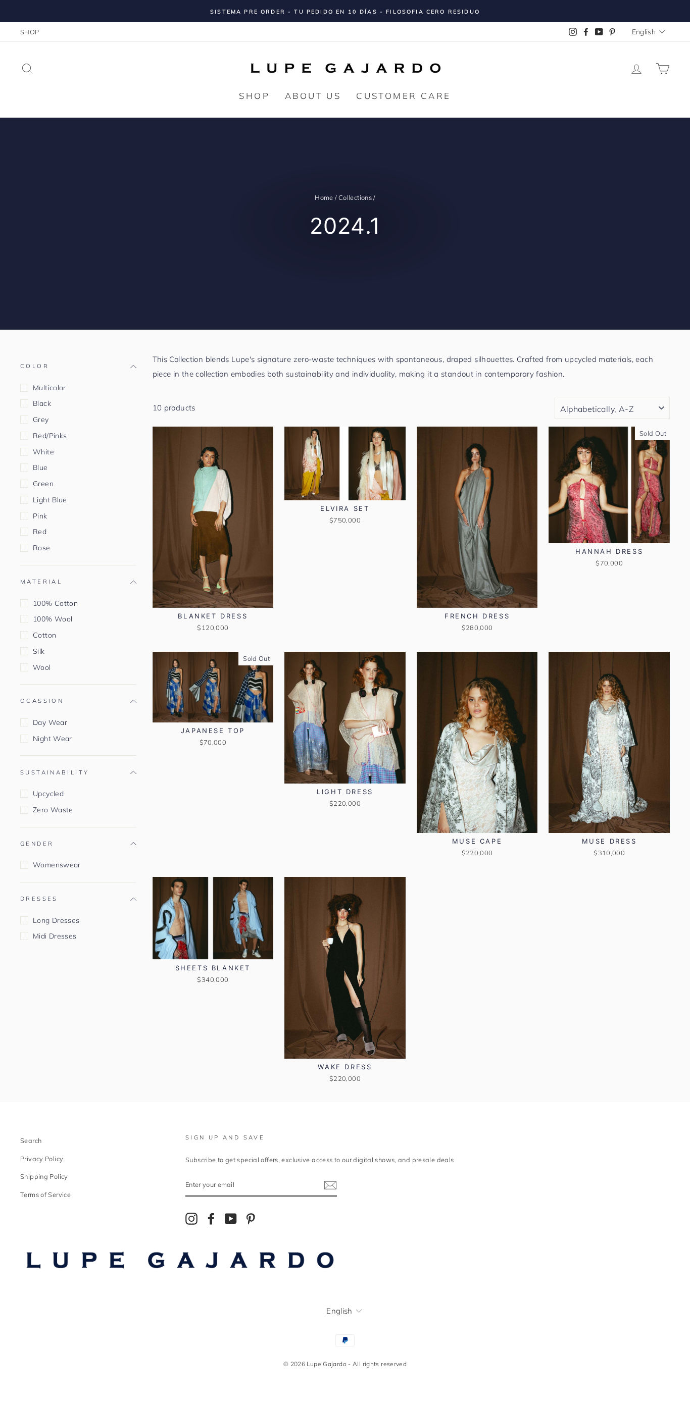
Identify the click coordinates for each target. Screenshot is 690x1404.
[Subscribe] (330, 1185)
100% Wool (52, 618)
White (43, 451)
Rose (42, 547)
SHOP (29, 32)
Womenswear (57, 864)
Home (324, 197)
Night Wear (52, 738)
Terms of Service (45, 1194)
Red (39, 531)
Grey (41, 419)
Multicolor (49, 387)
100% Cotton (55, 603)
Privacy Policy (41, 1159)
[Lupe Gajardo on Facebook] (211, 1218)
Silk (39, 651)
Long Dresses (56, 920)
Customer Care (403, 95)
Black (42, 403)
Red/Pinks (50, 435)
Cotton (44, 635)
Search (30, 1140)
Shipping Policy (44, 1176)
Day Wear (50, 722)
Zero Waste (53, 809)
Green (43, 483)
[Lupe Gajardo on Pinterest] (250, 1218)
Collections (355, 197)
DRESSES (39, 898)
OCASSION (42, 700)
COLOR (34, 366)
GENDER (37, 843)
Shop (254, 95)
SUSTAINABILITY (54, 772)
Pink (40, 516)
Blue (40, 467)
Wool (42, 667)
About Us (313, 95)
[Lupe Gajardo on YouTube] (231, 1218)
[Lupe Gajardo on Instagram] (191, 1218)
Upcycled (48, 793)
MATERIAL (41, 581)
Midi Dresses (55, 936)
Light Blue (50, 499)
